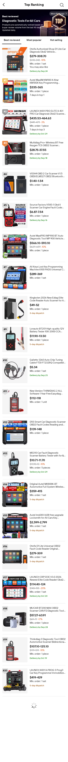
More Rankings (57, 14)
